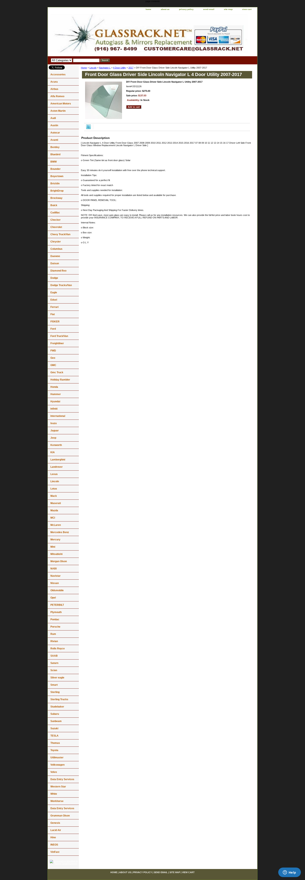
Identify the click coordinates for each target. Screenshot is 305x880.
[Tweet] (88, 128)
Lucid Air (55, 830)
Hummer (55, 394)
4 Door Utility (119, 67)
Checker (55, 219)
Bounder (55, 169)
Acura (54, 81)
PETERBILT (57, 604)
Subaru (54, 713)
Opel (53, 597)
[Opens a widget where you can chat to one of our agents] (289, 873)
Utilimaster (56, 757)
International (57, 416)
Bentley (55, 147)
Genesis (55, 822)
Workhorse (56, 801)
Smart (54, 684)
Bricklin (55, 183)
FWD (53, 350)
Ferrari (54, 307)
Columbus (56, 248)
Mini (52, 546)
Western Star (58, 786)
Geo (52, 357)
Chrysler (55, 241)
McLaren (55, 525)
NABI (53, 568)
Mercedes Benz (59, 532)
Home (84, 67)
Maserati (55, 503)
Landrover (56, 466)
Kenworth (56, 445)
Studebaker (57, 706)
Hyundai (55, 401)
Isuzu (53, 423)
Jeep (53, 437)
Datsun (54, 263)
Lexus (54, 474)
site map (228, 9)
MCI (52, 517)
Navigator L (105, 67)
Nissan (54, 583)
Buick (53, 205)
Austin (54, 125)
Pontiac (54, 619)
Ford (53, 328)
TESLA (54, 735)
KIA (52, 452)
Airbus (54, 89)
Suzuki (54, 728)
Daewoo (55, 256)
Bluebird (55, 154)
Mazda (54, 510)
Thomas (55, 743)
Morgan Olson (58, 561)
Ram (53, 634)
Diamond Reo (58, 270)
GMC (53, 365)
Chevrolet (56, 227)
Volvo (53, 772)
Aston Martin (58, 110)
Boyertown (56, 176)
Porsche (55, 626)
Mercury (55, 539)
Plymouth (56, 612)
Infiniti (53, 408)
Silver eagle (57, 677)
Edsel (53, 299)
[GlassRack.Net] (99, 34)
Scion (53, 670)
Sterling (55, 692)
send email (208, 9)
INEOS (54, 844)
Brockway (56, 198)
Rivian (54, 641)
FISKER (55, 321)
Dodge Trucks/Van (61, 285)
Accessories (58, 74)
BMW (53, 161)
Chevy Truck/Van (60, 234)
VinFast (54, 852)
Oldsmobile (57, 590)
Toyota (54, 750)
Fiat (52, 314)
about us (165, 9)
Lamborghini (57, 459)
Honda (54, 387)
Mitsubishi (56, 554)
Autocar (55, 132)
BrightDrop (56, 190)
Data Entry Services (62, 779)
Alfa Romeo (57, 96)
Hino (53, 837)
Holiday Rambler (60, 379)
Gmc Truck (56, 372)
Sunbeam (56, 721)
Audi (53, 118)
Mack (53, 495)
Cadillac (55, 212)
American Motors (60, 103)
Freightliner (57, 343)
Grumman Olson (60, 815)
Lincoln (92, 67)
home (148, 9)
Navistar (55, 575)
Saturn (54, 663)
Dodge (54, 278)
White (53, 793)
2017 (130, 67)
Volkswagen (57, 764)
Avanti (54, 139)
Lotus (53, 488)
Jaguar (54, 430)
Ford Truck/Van (59, 336)
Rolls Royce (57, 648)
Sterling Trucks (59, 699)
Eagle (53, 292)
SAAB (54, 655)
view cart (246, 9)
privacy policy (186, 9)
